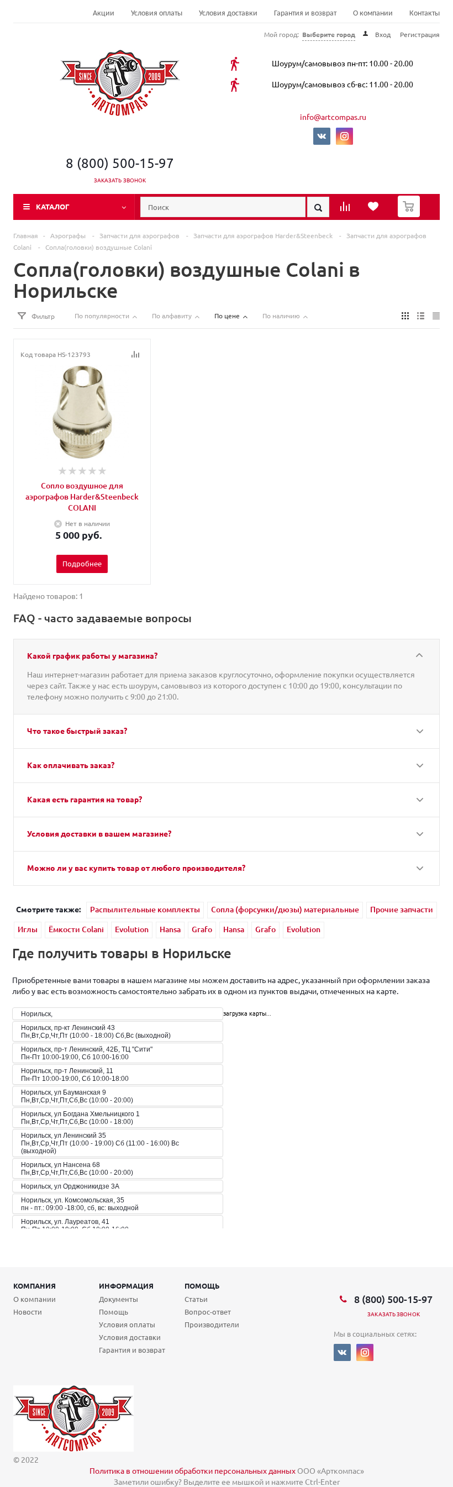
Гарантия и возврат (305, 13)
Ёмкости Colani (76, 929)
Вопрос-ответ (208, 1311)
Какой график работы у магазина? (92, 655)
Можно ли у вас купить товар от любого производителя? (136, 868)
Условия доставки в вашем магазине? (99, 833)
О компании (373, 13)
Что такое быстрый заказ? (77, 730)
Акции (103, 13)
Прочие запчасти (401, 909)
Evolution (132, 929)
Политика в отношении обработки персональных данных (192, 1470)
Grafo (202, 929)
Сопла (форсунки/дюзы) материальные (285, 909)
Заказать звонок (120, 180)
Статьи (196, 1299)
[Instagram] (344, 136)
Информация (126, 1285)
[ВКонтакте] (321, 136)
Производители (212, 1324)
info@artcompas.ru (333, 117)
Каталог (53, 206)
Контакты (424, 13)
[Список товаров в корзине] (410, 214)
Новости (27, 1311)
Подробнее (82, 563)
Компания (34, 1285)
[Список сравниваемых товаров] (346, 210)
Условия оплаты (156, 13)
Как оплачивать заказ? (70, 765)
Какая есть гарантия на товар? (84, 799)
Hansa (170, 929)
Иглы (28, 929)
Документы (118, 1299)
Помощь (202, 1285)
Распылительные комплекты (145, 909)
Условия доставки (228, 13)
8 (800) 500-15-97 (120, 163)
